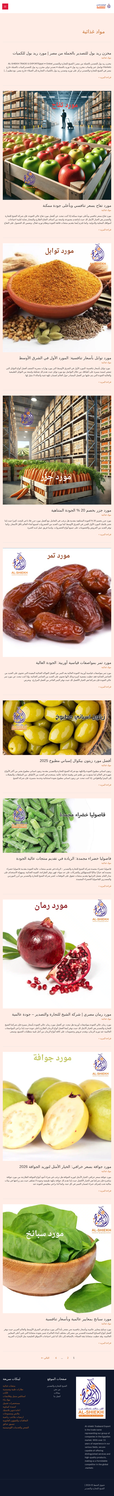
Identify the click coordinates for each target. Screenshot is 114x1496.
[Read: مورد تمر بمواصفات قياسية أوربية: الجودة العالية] (57, 602)
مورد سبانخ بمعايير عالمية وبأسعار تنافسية (78, 1319)
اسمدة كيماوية (9, 1407)
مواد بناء (6, 1400)
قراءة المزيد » (105, 77)
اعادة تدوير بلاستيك (11, 1410)
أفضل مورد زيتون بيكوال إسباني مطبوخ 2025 (75, 760)
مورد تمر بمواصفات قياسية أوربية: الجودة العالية (73, 662)
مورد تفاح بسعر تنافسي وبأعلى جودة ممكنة (77, 205)
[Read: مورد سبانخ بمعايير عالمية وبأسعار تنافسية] (57, 1259)
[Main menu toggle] (5, 6)
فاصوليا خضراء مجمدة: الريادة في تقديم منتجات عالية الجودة (63, 858)
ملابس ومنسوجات (11, 1414)
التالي (45, 1358)
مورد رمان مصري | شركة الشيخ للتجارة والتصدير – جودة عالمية (61, 1014)
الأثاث (5, 1393)
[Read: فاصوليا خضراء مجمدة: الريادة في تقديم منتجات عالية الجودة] (57, 825)
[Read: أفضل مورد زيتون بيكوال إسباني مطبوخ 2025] (57, 727)
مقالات (57, 1393)
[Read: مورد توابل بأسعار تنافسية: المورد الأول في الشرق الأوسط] (57, 298)
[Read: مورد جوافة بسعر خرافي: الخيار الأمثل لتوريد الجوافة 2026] (57, 1106)
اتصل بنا (57, 1396)
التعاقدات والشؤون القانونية (15, 1421)
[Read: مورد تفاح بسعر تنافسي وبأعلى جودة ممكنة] (57, 145)
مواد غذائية (106, 58)
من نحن (57, 1389)
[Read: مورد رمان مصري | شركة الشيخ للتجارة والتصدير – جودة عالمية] (57, 954)
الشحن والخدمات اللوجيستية (16, 1428)
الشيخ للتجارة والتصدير (57, 1386)
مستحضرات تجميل (11, 1403)
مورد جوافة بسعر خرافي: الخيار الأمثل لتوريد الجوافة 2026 (65, 1166)
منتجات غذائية (9, 1386)
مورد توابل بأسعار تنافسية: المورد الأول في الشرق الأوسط (65, 358)
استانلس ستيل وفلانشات (14, 1396)
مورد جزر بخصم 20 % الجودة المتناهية (81, 510)
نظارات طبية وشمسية (13, 1389)
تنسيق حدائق (8, 1424)
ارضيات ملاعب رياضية (13, 1417)
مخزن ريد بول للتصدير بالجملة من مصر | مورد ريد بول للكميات (62, 53)
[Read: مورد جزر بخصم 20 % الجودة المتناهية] (57, 450)
